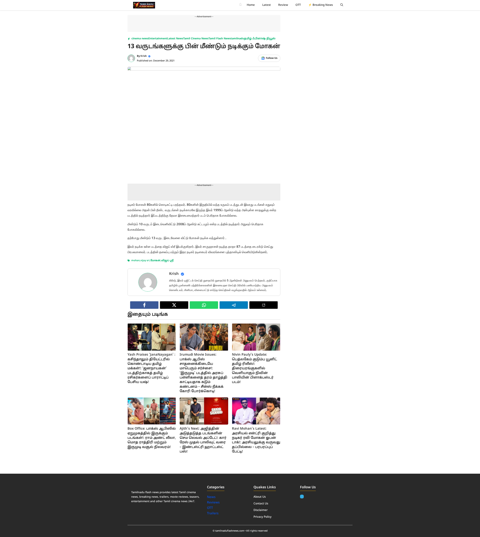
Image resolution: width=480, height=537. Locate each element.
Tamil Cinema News (195, 38)
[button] (342, 5)
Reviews (213, 503)
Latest (266, 5)
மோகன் (155, 260)
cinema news (139, 38)
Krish (143, 56)
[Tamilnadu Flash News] (144, 5)
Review (283, 5)
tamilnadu (237, 38)
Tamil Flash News (219, 38)
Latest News (175, 38)
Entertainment (157, 38)
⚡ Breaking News (320, 5)
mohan (135, 260)
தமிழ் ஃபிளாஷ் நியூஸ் (259, 38)
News (211, 497)
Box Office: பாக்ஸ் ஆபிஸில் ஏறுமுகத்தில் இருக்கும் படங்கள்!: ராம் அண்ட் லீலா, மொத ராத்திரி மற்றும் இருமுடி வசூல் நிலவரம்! (152, 438)
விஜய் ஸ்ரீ (167, 260)
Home (251, 5)
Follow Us (271, 58)
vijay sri (145, 260)
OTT (298, 5)
